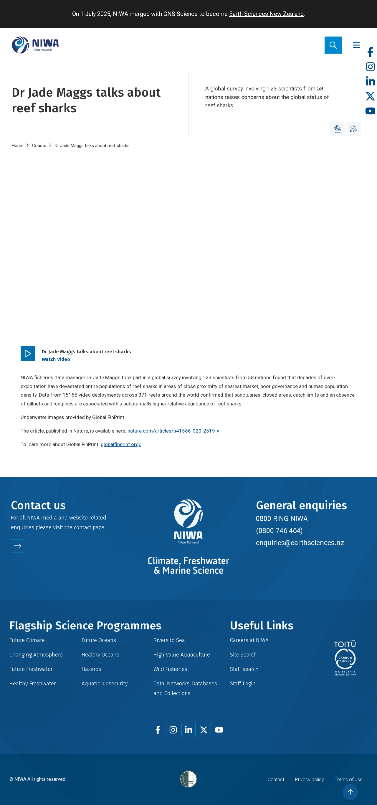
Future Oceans (99, 640)
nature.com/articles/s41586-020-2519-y (173, 431)
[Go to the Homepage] (35, 45)
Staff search (244, 669)
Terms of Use (349, 779)
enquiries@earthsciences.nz (300, 543)
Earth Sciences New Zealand (266, 13)
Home (18, 145)
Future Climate (27, 640)
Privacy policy (309, 779)
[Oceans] (337, 129)
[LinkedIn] (370, 81)
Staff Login (243, 683)
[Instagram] (370, 67)
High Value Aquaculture (181, 654)
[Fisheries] (353, 129)
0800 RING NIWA (282, 518)
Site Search (243, 654)
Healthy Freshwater (32, 683)
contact (82, 527)
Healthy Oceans (100, 654)
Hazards (91, 669)
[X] (370, 96)
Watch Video (56, 359)
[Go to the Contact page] (17, 545)
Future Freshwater (31, 669)
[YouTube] (370, 111)
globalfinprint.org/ (121, 444)
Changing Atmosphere (36, 654)
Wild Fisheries (170, 669)
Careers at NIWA (249, 640)
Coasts (39, 145)
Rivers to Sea (169, 640)
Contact (276, 779)
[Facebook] (370, 52)
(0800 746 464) (279, 531)
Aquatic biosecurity (105, 683)
